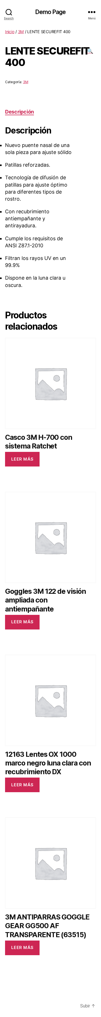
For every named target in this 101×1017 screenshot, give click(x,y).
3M (21, 31)
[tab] (19, 111)
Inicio (9, 31)
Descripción (19, 112)
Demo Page (50, 12)
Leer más (22, 459)
